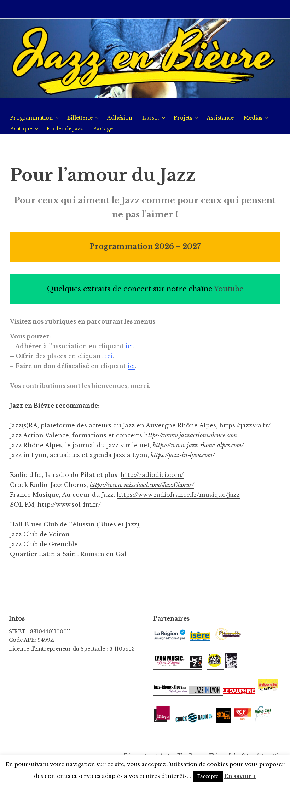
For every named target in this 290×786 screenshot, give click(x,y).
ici (129, 346)
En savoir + (240, 776)
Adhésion (119, 118)
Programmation (31, 118)
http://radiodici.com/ (152, 474)
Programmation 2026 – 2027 (145, 246)
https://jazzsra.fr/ (245, 425)
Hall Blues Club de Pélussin (52, 524)
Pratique (21, 129)
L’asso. (150, 118)
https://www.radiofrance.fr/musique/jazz (178, 494)
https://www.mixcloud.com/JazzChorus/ (142, 484)
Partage (103, 129)
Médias (253, 118)
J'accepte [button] (208, 776)
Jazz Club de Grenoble (44, 544)
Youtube (228, 289)
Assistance (220, 118)
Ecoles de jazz (65, 129)
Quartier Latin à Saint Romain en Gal (68, 554)
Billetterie (80, 118)
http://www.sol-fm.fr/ (69, 504)
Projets (183, 118)
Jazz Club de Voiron (40, 534)
